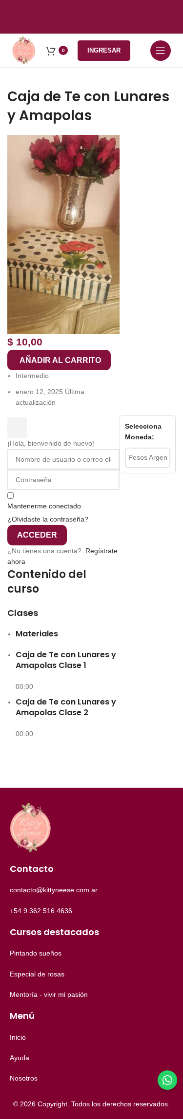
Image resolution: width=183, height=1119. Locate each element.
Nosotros (24, 1078)
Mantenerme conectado (44, 506)
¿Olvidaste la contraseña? (47, 519)
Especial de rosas (37, 974)
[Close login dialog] (17, 427)
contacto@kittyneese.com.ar (54, 890)
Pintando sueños (35, 953)
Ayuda (19, 1058)
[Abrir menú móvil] (160, 50)
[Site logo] (24, 50)
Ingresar (104, 50)
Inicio (18, 1037)
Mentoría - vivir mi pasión (49, 994)
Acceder (37, 535)
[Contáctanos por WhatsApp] (167, 1080)
